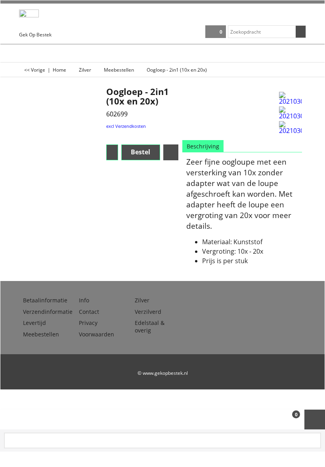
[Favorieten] (170, 152)
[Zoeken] (301, 32)
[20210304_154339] (290, 127)
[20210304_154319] (290, 112)
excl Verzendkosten (126, 126)
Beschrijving (203, 146)
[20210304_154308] (290, 98)
